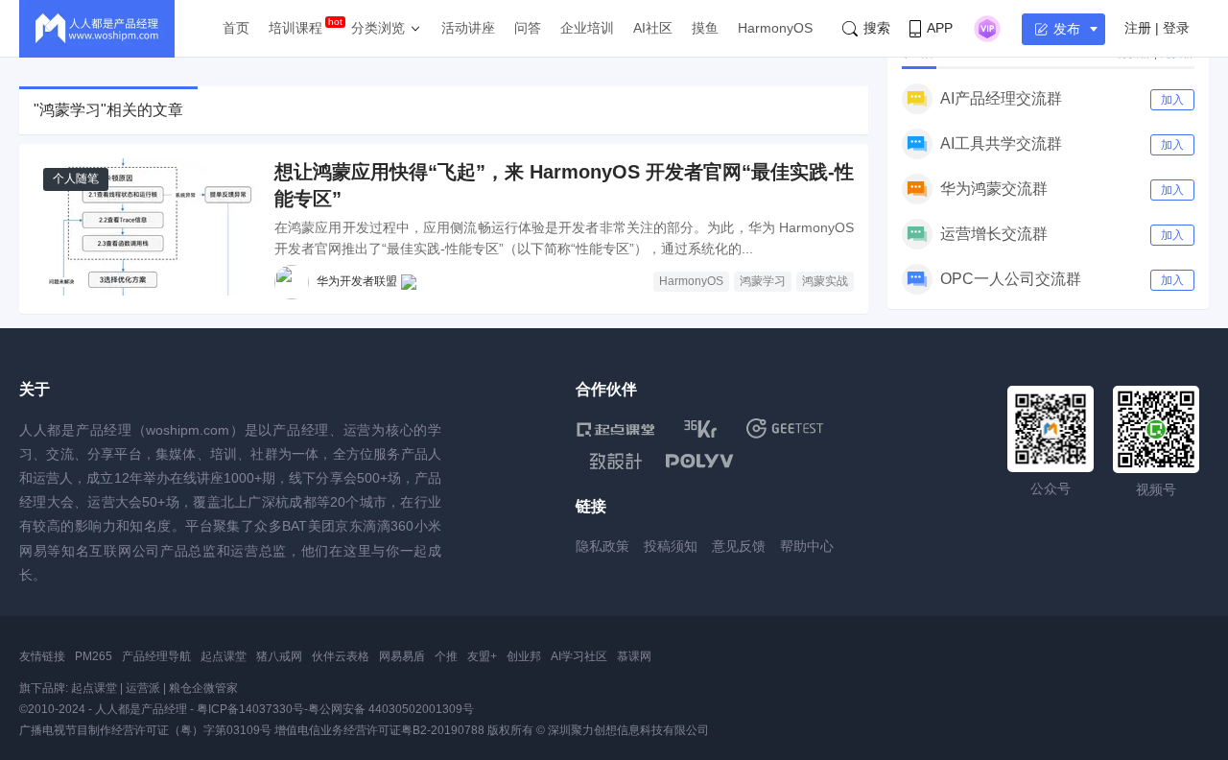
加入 (1172, 100)
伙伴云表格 (340, 656)
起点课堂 (224, 656)
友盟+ (482, 656)
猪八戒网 (279, 656)
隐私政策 (602, 546)
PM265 (93, 656)
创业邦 (524, 656)
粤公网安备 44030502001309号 (391, 709)
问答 (527, 28)
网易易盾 (402, 656)
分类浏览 (378, 28)
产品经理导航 (156, 656)
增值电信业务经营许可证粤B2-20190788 (379, 730)
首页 (236, 28)
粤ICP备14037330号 (250, 709)
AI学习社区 (579, 656)
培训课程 (295, 28)
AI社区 (653, 28)
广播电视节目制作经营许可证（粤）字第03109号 (145, 730)
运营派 (143, 688)
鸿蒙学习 (763, 281)
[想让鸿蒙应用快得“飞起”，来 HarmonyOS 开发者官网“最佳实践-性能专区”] (147, 227)
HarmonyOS (775, 28)
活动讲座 (468, 28)
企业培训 (587, 28)
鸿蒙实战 (825, 281)
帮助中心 (807, 546)
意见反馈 (739, 546)
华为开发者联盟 (357, 281)
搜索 (876, 28)
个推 (446, 656)
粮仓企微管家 (203, 688)
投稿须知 (670, 546)
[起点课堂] (615, 428)
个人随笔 (76, 178)
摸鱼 (705, 28)
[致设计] (616, 461)
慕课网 (634, 656)
